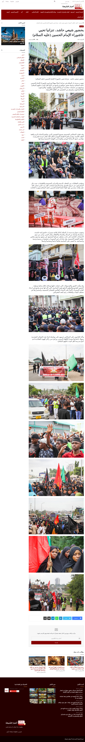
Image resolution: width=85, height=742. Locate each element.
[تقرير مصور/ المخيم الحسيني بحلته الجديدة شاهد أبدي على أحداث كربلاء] (51, 701)
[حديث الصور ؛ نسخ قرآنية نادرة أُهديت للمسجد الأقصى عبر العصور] (34, 701)
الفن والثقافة (21, 122)
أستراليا (22, 104)
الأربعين (22, 127)
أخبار (77, 23)
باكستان (22, 70)
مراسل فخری (9, 727)
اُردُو (3, 1)
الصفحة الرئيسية (79, 12)
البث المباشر (80, 17)
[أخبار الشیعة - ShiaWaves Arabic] (72, 6)
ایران (22, 75)
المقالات (22, 132)
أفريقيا (69, 23)
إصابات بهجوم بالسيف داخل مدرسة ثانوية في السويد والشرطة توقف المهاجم (13, 41)
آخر (22, 12)
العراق (22, 60)
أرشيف (8, 12)
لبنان (22, 80)
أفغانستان (21, 62)
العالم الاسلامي (35, 12)
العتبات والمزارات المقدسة (63, 12)
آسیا (23, 101)
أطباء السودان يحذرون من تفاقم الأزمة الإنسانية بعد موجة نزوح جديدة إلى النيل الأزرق (37, 669)
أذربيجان (22, 88)
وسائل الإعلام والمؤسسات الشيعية (48, 12)
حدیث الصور (21, 124)
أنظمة (22, 140)
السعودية (21, 73)
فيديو (23, 137)
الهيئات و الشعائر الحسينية (18, 116)
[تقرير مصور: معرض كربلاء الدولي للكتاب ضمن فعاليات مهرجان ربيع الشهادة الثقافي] (51, 696)
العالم (27, 12)
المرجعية (73, 12)
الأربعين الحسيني (14, 12)
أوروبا (22, 93)
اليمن (22, 68)
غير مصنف (21, 129)
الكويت (22, 86)
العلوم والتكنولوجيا (19, 119)
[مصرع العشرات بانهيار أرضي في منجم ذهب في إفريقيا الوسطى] (56, 661)
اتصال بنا (14, 727)
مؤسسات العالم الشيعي (18, 114)
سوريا (22, 65)
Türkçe (7, 1)
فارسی (17, 1)
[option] (13, 36)
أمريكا (22, 98)
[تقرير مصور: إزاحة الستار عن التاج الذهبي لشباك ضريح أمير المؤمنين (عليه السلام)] (42, 696)
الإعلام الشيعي (20, 111)
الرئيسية (81, 23)
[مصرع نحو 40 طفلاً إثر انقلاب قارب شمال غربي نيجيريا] (75, 661)
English (12, 1)
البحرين (22, 78)
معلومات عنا (20, 727)
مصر (23, 83)
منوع (23, 134)
